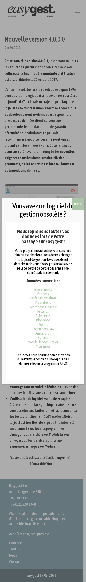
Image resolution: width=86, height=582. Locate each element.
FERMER (78, 203)
